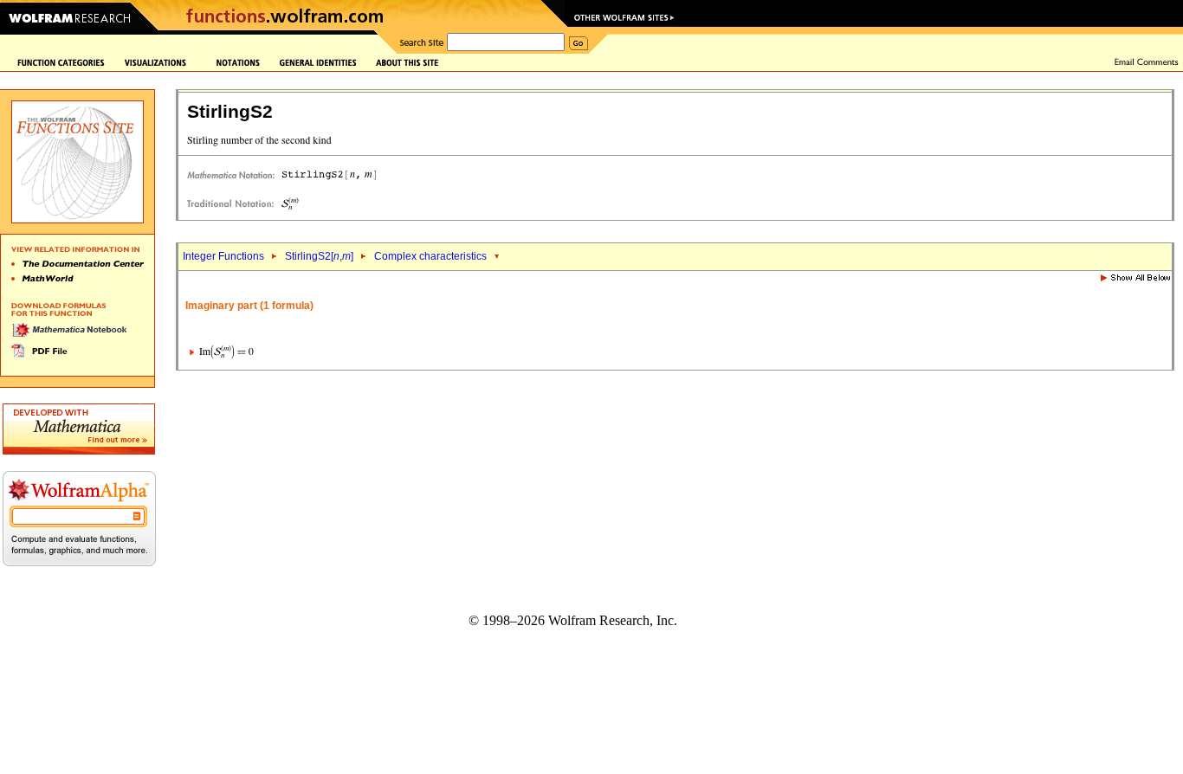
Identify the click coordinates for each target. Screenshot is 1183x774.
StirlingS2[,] (319, 256)
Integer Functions (223, 256)
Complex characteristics (430, 256)
